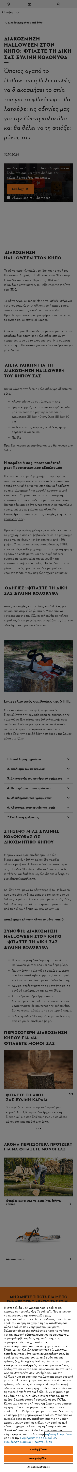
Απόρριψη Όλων (38, 1458)
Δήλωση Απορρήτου (58, 1434)
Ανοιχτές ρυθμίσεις (38, 1467)
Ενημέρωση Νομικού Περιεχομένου (28, 1442)
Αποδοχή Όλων (38, 1449)
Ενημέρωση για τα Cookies (38, 1438)
